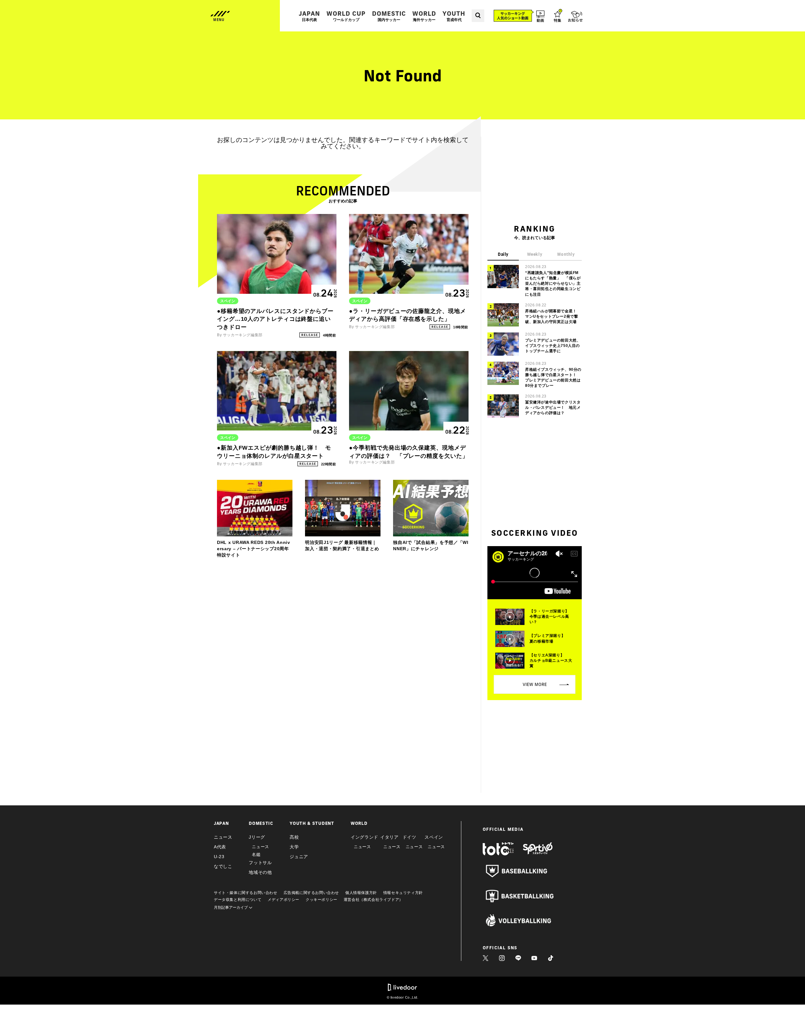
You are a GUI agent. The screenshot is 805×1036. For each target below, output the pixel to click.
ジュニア (299, 856)
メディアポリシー (283, 900)
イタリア (389, 837)
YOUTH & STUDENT (312, 823)
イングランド (364, 837)
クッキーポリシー (321, 900)
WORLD (424, 16)
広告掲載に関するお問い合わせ (311, 893)
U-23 (219, 856)
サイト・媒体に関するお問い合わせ (245, 893)
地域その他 (260, 872)
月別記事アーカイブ (231, 907)
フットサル (260, 862)
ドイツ (409, 837)
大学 (294, 847)
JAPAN (309, 16)
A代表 (220, 847)
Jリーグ (257, 837)
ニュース (223, 837)
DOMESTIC (389, 16)
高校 (294, 837)
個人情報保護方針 (361, 893)
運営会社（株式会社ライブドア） (373, 900)
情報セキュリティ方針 (403, 893)
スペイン (434, 837)
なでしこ (223, 866)
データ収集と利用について (237, 900)
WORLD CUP (346, 16)
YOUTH (453, 16)
